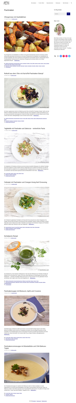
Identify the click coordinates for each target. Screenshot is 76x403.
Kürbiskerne (11, 228)
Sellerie (37, 65)
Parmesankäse (31, 282)
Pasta (17, 173)
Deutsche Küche (17, 63)
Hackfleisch (14, 65)
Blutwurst (9, 338)
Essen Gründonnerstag (18, 281)
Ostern (35, 281)
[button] (71, 3)
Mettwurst (7, 174)
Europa (21, 63)
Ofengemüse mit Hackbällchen (15, 17)
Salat (31, 227)
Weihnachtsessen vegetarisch (41, 118)
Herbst (39, 63)
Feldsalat (7, 228)
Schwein (13, 64)
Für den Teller (41, 3)
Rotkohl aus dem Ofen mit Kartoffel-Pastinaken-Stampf (23, 73)
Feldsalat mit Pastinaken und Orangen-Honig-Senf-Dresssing (25, 182)
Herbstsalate (27, 227)
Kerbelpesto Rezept (11, 236)
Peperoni (19, 120)
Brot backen (33, 3)
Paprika (26, 65)
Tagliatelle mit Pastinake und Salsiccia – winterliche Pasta (24, 128)
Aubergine (7, 65)
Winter (19, 64)
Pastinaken (30, 65)
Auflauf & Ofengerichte (9, 63)
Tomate (40, 65)
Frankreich (24, 63)
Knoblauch (11, 120)
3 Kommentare (8, 67)
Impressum (39, 401)
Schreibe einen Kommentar (10, 122)
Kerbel (28, 282)
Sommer (16, 64)
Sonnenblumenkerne (7, 283)
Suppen (23, 337)
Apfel (6, 338)
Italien (42, 63)
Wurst (22, 173)
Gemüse (36, 63)
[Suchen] (68, 14)
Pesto (37, 281)
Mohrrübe (22, 65)
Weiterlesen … (17, 60)
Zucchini (43, 65)
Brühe (12, 338)
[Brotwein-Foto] (59, 35)
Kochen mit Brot (19, 337)
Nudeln (11, 174)
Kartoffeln (18, 65)
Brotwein (34, 401)
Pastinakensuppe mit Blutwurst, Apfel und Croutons (22, 291)
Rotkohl (22, 120)
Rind (10, 64)
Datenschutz (44, 401)
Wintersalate (37, 227)
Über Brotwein (65, 3)
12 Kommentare (8, 284)
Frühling (28, 63)
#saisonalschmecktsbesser (10, 282)
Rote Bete (33, 65)
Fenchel (10, 65)
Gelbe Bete (17, 282)
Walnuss (11, 394)
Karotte (21, 282)
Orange (15, 228)
